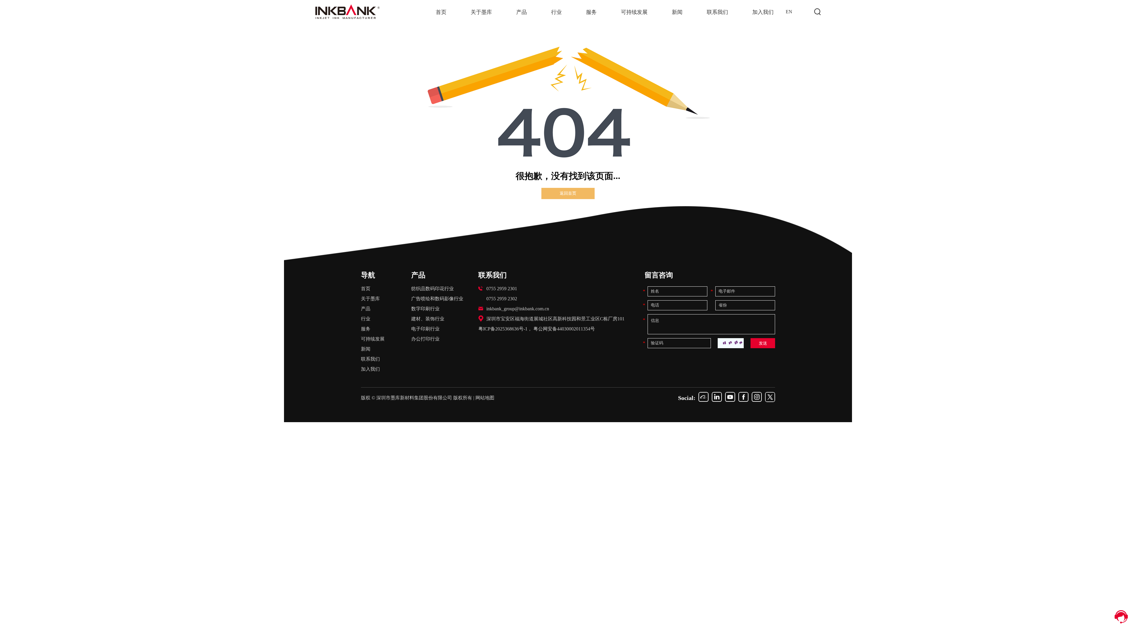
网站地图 (484, 397)
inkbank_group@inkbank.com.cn (517, 308)
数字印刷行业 (425, 308)
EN (789, 11)
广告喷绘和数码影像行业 (437, 298)
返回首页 (568, 193)
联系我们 (717, 12)
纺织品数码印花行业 (432, 288)
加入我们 (763, 12)
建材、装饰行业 (427, 318)
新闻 (677, 12)
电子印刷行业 (425, 328)
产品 (521, 12)
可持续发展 (634, 12)
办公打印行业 (425, 338)
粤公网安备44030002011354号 (564, 328)
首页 (441, 12)
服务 (591, 12)
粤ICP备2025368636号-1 (502, 328)
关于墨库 (481, 12)
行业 (556, 12)
